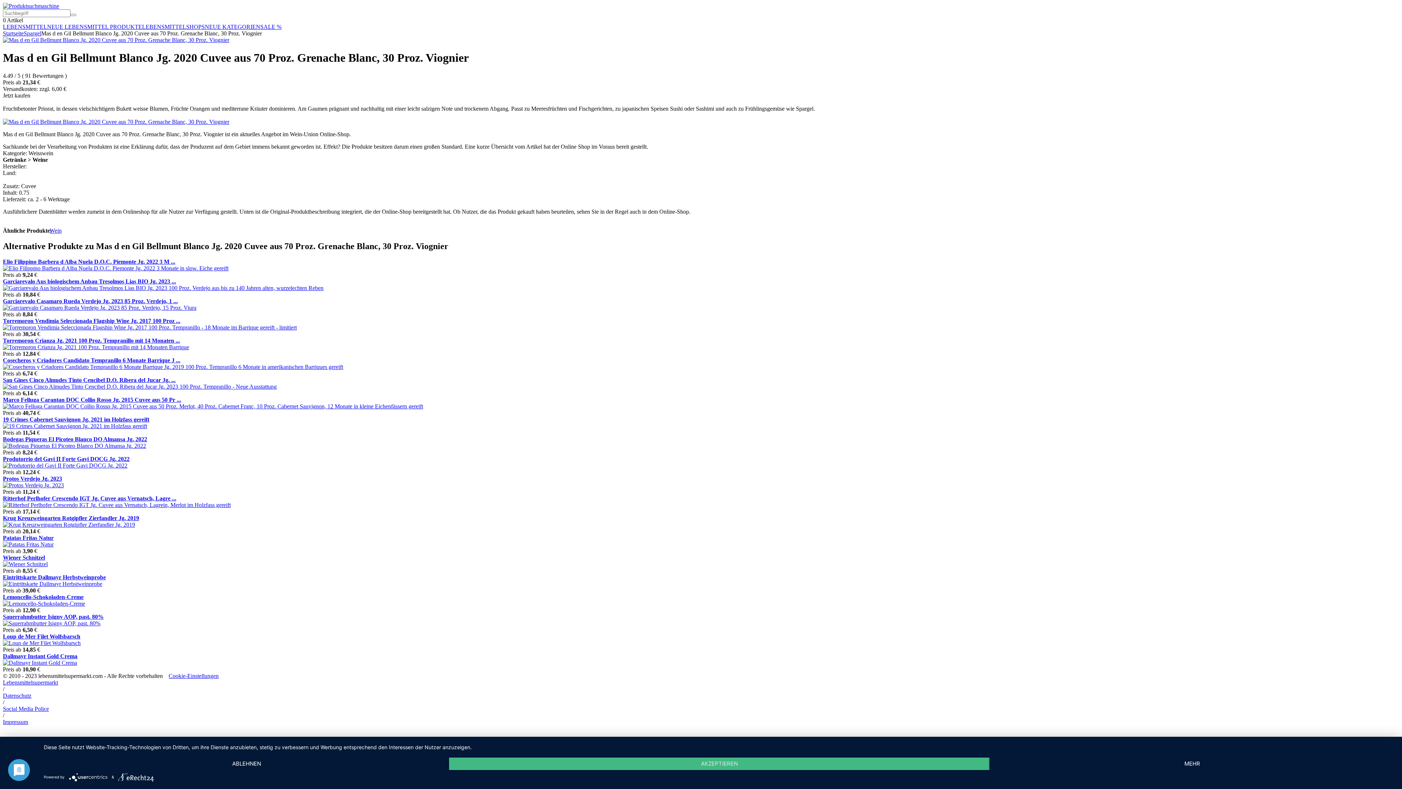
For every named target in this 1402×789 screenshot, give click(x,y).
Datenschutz (17, 696)
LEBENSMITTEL (25, 27)
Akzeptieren (719, 763)
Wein (56, 231)
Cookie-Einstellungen (194, 676)
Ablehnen (246, 763)
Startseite (13, 33)
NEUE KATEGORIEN (232, 27)
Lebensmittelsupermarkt (30, 682)
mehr (1192, 763)
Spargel (32, 33)
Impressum (15, 722)
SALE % (270, 27)
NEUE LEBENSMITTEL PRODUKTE (94, 27)
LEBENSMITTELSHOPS (173, 27)
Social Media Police (26, 709)
